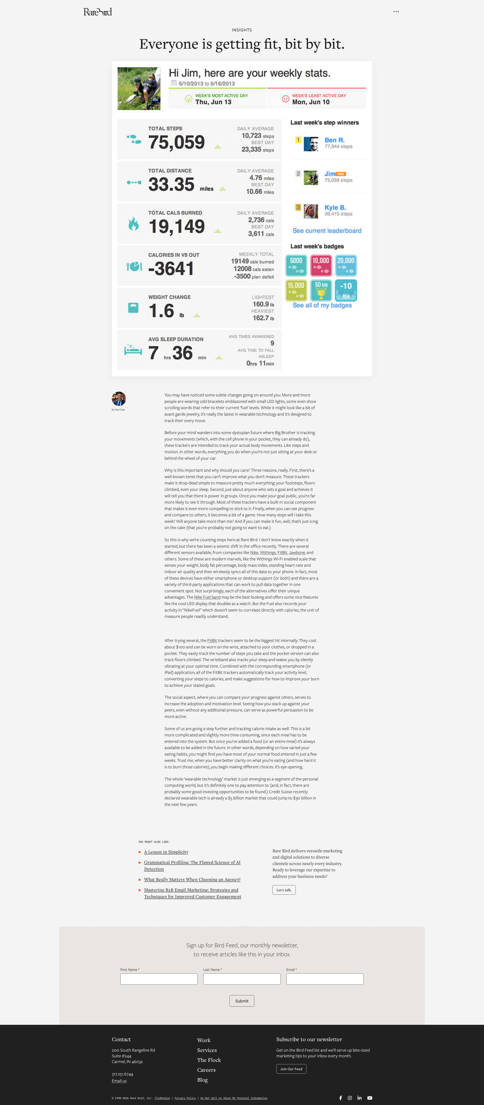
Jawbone (297, 552)
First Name (129, 969)
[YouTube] (369, 1098)
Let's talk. (284, 889)
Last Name (212, 969)
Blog (202, 1079)
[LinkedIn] (360, 1098)
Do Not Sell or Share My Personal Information (233, 1098)
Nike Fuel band (207, 597)
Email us (119, 1080)
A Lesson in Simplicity (166, 852)
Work (204, 1040)
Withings (268, 552)
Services (207, 1050)
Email (291, 969)
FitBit (282, 552)
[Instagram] (350, 1098)
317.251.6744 (122, 1073)
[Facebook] (340, 1098)
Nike (254, 552)
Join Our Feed (291, 1068)
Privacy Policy (185, 1098)
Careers (206, 1069)
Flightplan (162, 1098)
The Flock (209, 1059)
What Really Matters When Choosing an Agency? (192, 879)
